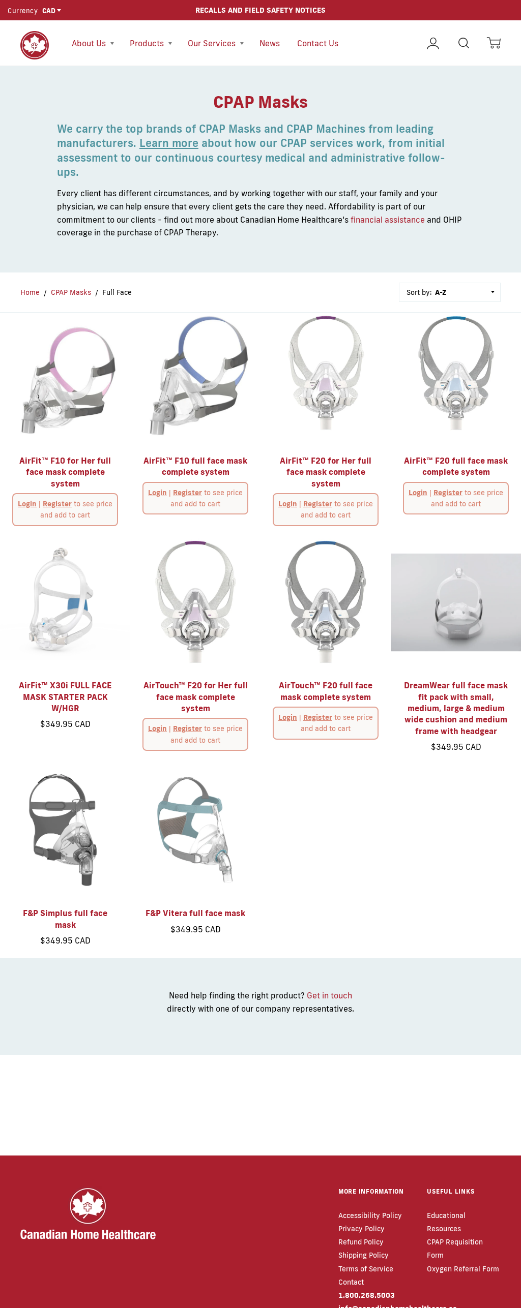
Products (148, 43)
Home (30, 292)
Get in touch (329, 995)
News (269, 43)
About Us (90, 43)
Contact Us (317, 43)
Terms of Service (365, 1268)
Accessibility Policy (370, 1215)
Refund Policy (361, 1241)
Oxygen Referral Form (463, 1268)
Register (57, 503)
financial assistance (388, 220)
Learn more (168, 143)
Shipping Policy (363, 1255)
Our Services (213, 43)
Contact (351, 1282)
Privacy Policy (361, 1228)
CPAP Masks (71, 292)
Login (27, 503)
